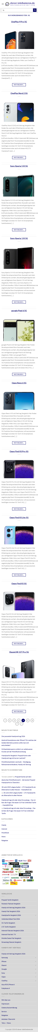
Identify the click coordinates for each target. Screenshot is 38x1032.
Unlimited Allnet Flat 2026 (11, 919)
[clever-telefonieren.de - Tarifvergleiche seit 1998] (20, 4)
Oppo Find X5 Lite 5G (19, 517)
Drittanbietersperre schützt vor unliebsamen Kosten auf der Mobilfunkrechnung (17, 750)
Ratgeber (5, 840)
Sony (3, 973)
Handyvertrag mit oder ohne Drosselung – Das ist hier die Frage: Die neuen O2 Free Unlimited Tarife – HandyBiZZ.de (19, 802)
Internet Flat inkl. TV (9, 934)
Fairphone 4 (6, 988)
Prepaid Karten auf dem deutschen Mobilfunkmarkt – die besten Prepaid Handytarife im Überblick (18, 779)
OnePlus (4, 981)
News (4, 836)
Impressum (5, 1004)
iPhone (4, 961)
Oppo (4, 977)
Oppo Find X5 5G (19, 583)
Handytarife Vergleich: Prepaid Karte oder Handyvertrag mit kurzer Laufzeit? (16, 757)
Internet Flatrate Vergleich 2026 (13, 930)
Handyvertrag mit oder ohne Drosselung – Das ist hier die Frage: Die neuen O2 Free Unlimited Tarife (18, 810)
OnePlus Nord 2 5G (19, 93)
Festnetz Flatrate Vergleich (11, 904)
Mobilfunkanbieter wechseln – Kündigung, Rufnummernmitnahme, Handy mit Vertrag (16, 763)
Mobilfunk (5, 833)
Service (4, 1011)
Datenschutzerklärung (9, 1008)
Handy (4, 825)
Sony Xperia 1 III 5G (19, 238)
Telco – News (6, 1023)
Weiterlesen (19, 84)
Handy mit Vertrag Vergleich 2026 (13, 907)
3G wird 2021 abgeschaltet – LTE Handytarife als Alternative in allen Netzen (18, 794)
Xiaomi (4, 965)
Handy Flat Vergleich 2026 (11, 911)
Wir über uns (6, 1000)
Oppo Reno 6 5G (19, 383)
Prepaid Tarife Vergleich (10, 900)
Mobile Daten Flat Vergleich (11, 938)
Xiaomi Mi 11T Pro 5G (19, 652)
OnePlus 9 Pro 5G (19, 22)
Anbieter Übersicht (8, 1019)
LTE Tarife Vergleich (9, 927)
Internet (4, 829)
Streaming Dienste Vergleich (11, 942)
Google (4, 969)
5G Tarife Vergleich (8, 923)
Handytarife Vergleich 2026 (11, 915)
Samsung (5, 957)
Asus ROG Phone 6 (8, 984)
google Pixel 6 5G (19, 310)
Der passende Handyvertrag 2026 (13, 736)
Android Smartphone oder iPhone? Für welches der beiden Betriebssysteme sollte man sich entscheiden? (19, 742)
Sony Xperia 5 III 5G (19, 166)
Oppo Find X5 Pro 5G (19, 451)
